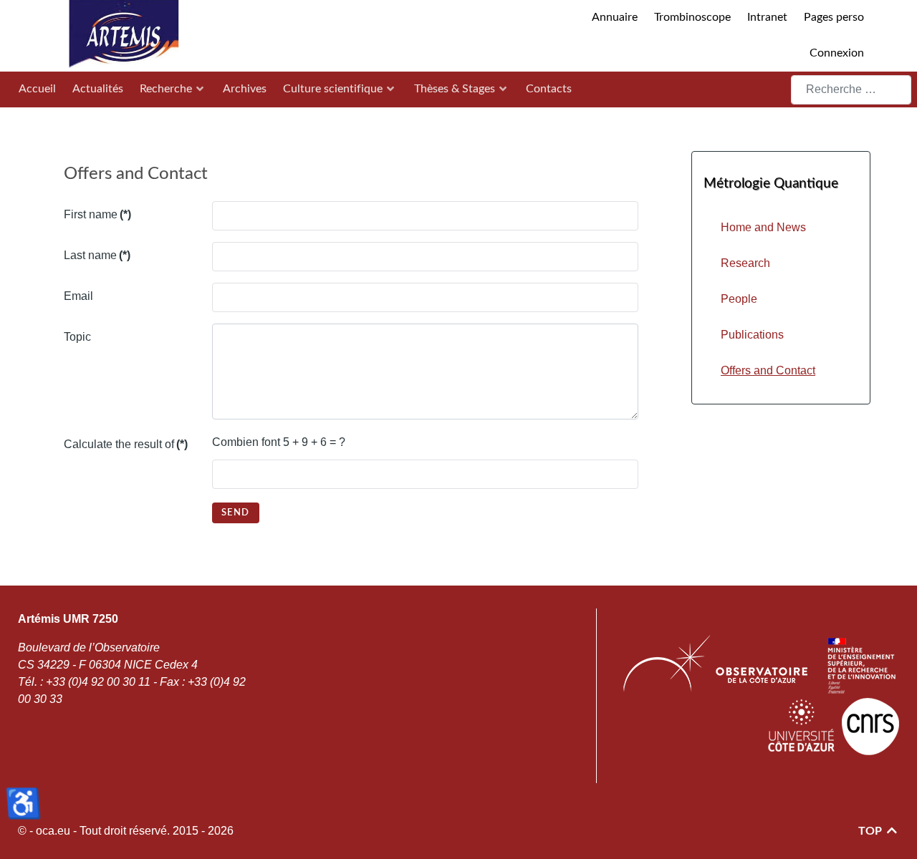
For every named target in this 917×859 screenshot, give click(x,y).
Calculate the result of (126, 444)
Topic (77, 337)
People (739, 299)
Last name (97, 255)
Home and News (763, 227)
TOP (871, 831)
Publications (752, 335)
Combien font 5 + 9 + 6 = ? (278, 442)
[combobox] (851, 90)
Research (745, 263)
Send (235, 512)
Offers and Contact (768, 370)
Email (78, 296)
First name (97, 214)
